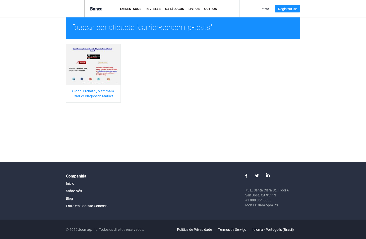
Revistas (153, 8)
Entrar (264, 8)
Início (70, 183)
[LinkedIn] (268, 176)
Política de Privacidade (194, 229)
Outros (210, 8)
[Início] (75, 8)
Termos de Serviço (232, 229)
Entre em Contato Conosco (87, 205)
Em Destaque (130, 8)
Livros (194, 8)
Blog (69, 198)
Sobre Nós (74, 190)
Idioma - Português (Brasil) (273, 229)
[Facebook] (246, 176)
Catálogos (174, 8)
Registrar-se (287, 8)
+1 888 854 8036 (258, 200)
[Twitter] (257, 176)
